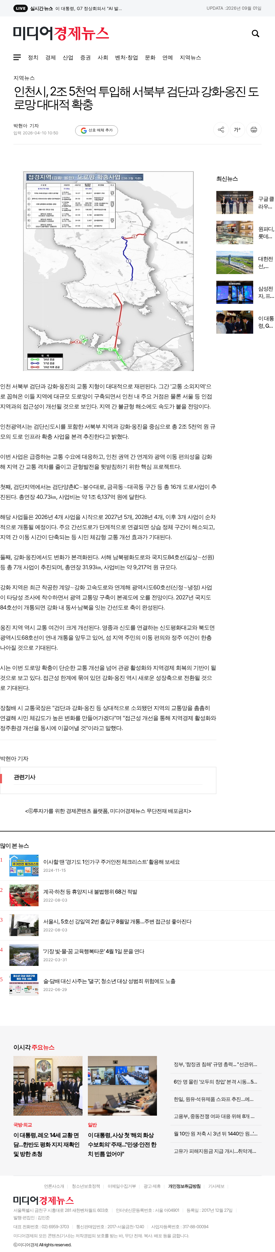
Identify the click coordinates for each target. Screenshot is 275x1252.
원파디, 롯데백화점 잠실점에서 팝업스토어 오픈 (266, 232)
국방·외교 (22, 1124)
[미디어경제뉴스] (61, 34)
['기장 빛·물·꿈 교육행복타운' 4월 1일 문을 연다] (24, 955)
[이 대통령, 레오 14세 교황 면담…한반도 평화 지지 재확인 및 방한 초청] (47, 1086)
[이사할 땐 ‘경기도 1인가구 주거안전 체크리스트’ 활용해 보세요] (24, 865)
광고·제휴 (152, 1186)
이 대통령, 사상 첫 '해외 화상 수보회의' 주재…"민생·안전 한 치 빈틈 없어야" (122, 1144)
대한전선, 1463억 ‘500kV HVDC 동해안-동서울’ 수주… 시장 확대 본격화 (266, 262)
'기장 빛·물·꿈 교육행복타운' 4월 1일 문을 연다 (93, 951)
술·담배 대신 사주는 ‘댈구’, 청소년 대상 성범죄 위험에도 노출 (109, 981)
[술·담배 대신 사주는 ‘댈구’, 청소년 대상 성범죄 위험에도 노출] (24, 985)
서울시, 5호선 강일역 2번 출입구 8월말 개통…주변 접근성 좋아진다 (117, 921)
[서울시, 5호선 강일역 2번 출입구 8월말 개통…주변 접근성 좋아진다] (24, 925)
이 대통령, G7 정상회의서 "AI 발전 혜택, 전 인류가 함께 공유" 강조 (266, 322)
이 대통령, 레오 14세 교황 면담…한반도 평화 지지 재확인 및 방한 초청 (46, 1144)
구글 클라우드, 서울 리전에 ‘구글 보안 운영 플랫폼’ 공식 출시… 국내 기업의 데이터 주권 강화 (266, 202)
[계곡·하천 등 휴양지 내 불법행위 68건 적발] (24, 895)
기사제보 (216, 1186)
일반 (92, 1124)
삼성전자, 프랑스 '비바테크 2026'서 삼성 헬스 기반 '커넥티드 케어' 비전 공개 (90, 8)
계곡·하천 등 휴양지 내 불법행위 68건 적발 (90, 891)
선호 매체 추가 (101, 130)
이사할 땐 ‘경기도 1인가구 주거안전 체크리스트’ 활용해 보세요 (111, 861)
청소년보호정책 (86, 1186)
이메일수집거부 (122, 1186)
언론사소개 (54, 1186)
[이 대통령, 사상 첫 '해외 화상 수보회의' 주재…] (122, 1086)
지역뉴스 (24, 77)
